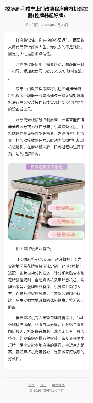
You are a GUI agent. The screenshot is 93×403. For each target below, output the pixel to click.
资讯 (43, 385)
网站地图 (58, 385)
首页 (31, 385)
